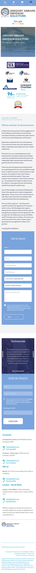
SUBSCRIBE (13, 421)
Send (9, 317)
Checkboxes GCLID (9, 408)
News (7, 118)
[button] (30, 1)
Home (3, 118)
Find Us (13, 4)
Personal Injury (14, 118)
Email (22, 4)
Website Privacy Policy (13, 307)
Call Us (5, 4)
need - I (6, 247)
